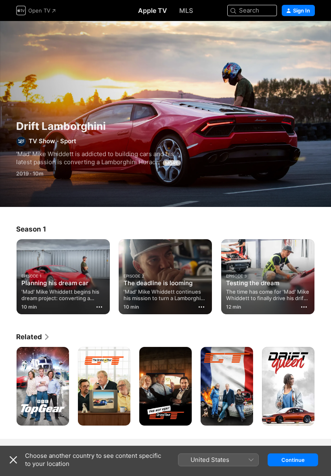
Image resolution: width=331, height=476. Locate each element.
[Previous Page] (8, 275)
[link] (33, 336)
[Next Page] (323, 275)
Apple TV (152, 10)
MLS (186, 10)
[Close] (13, 459)
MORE (171, 163)
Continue (293, 460)
